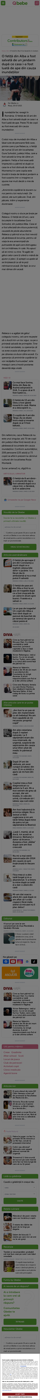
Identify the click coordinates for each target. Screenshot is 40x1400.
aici (10, 1374)
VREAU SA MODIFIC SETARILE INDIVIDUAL (20, 1397)
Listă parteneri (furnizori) (6, 1390)
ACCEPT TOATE (20, 1394)
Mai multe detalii (23, 1366)
